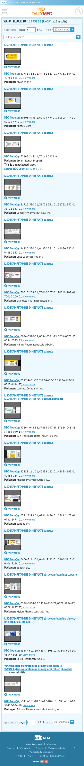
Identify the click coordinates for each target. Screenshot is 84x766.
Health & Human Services (51, 755)
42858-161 (36, 169)
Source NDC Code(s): (16, 169)
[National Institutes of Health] (5, 2)
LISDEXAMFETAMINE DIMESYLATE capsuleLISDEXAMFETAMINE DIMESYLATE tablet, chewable (33, 397)
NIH (20, 755)
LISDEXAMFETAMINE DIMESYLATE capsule (28, 45)
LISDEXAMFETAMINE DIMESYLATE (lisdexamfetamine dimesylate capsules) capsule (40, 620)
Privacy (39, 748)
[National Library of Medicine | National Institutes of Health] (42, 737)
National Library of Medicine (25, 2)
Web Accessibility (56, 748)
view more (29, 77)
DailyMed (42, 11)
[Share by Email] (42, 761)
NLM (30, 755)
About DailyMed (34, 744)
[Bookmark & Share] (46, 761)
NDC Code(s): (12, 73)
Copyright (25, 748)
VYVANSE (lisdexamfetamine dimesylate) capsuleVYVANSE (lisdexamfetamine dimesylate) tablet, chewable (38, 667)
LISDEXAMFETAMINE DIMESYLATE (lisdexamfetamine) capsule (40, 574)
